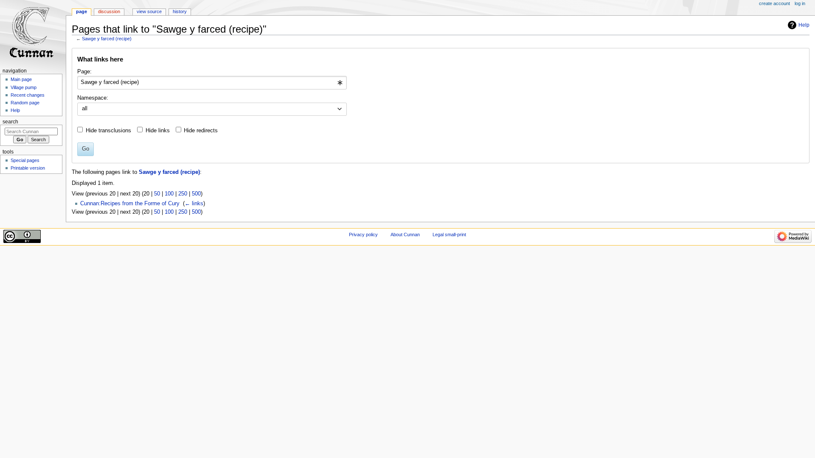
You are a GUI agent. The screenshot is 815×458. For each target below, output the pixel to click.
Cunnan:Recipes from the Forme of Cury (130, 204)
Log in (800, 3)
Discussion (109, 11)
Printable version (28, 167)
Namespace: (92, 98)
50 (157, 194)
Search (10, 121)
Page (81, 11)
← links (194, 204)
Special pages (25, 160)
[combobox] (212, 82)
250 (182, 194)
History (180, 11)
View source (149, 11)
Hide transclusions (108, 131)
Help (803, 25)
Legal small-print (449, 234)
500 (196, 194)
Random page (25, 102)
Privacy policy (363, 234)
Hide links (158, 131)
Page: (84, 72)
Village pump (24, 87)
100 (169, 194)
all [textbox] (84, 109)
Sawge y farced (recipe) (107, 38)
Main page (21, 79)
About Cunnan (405, 234)
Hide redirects (201, 131)
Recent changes (28, 95)
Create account (774, 3)
